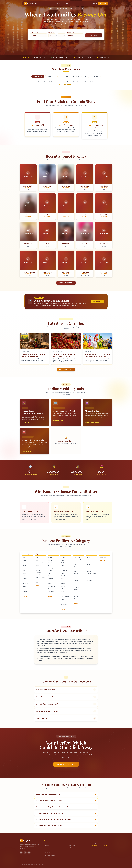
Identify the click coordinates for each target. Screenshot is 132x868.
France (50, 565)
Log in (95, 3)
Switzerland (51, 591)
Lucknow (63, 581)
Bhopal (63, 594)
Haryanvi (75, 81)
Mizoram (76, 594)
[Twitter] (25, 852)
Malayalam (25, 583)
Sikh (37, 560)
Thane (62, 591)
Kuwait (50, 576)
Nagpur (63, 586)
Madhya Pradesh (78, 585)
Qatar (49, 583)
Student (88, 557)
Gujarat (75, 571)
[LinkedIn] (29, 852)
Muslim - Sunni (39, 563)
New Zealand (51, 581)
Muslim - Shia (39, 565)
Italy (49, 573)
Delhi (62, 563)
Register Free (103, 3)
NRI (86, 76)
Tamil (24, 570)
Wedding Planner (49, 852)
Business (89, 571)
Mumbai (63, 565)
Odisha (75, 598)
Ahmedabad (64, 576)
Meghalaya (76, 591)
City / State (76, 76)
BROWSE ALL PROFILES (65, 282)
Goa (75, 569)
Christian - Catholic (40, 568)
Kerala (75, 582)
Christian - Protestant (38, 571)
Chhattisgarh (77, 566)
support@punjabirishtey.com (99, 845)
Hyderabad (64, 570)
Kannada (25, 578)
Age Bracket (51, 32)
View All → (25, 596)
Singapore (51, 588)
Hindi (45, 81)
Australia (50, 557)
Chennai (63, 557)
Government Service (91, 573)
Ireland (50, 570)
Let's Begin (93, 35)
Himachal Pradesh (78, 575)
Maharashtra (76, 587)
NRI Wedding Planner (50, 855)
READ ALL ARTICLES (65, 369)
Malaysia (50, 578)
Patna (62, 599)
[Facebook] (21, 852)
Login (46, 848)
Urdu (86, 81)
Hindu (37, 557)
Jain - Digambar (39, 574)
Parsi (37, 582)
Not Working (89, 580)
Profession (95, 76)
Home (58, 3)
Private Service (90, 575)
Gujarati (24, 573)
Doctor (88, 562)
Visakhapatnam (65, 596)
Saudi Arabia (51, 586)
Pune (62, 573)
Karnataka (76, 580)
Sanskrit (25, 591)
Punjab (75, 601)
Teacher (89, 564)
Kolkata (63, 568)
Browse (65, 3)
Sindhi (81, 81)
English (92, 81)
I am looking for (34, 32)
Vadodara (63, 601)
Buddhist (38, 580)
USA (49, 594)
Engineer (89, 559)
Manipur (76, 589)
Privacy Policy (72, 845)
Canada (50, 563)
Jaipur (62, 578)
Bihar (75, 564)
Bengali (24, 563)
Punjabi (40, 81)
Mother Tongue (38, 76)
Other (24, 594)
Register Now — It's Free (64, 764)
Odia (24, 581)
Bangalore (63, 560)
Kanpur (63, 583)
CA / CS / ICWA (90, 569)
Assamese (25, 588)
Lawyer (88, 566)
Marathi (24, 568)
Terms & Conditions (74, 843)
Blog (72, 3)
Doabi (50, 81)
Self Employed (90, 578)
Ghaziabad (64, 604)
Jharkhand (76, 578)
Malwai (56, 81)
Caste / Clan (64, 76)
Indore (62, 588)
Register (47, 845)
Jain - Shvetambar (40, 577)
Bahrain (50, 560)
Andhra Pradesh (77, 557)
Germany (50, 568)
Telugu (24, 565)
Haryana (76, 573)
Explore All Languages (65, 84)
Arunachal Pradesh (78, 559)
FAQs (70, 848)
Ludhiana (63, 607)
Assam (75, 562)
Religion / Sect (70, 32)
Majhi (62, 81)
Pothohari (68, 81)
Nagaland (76, 596)
